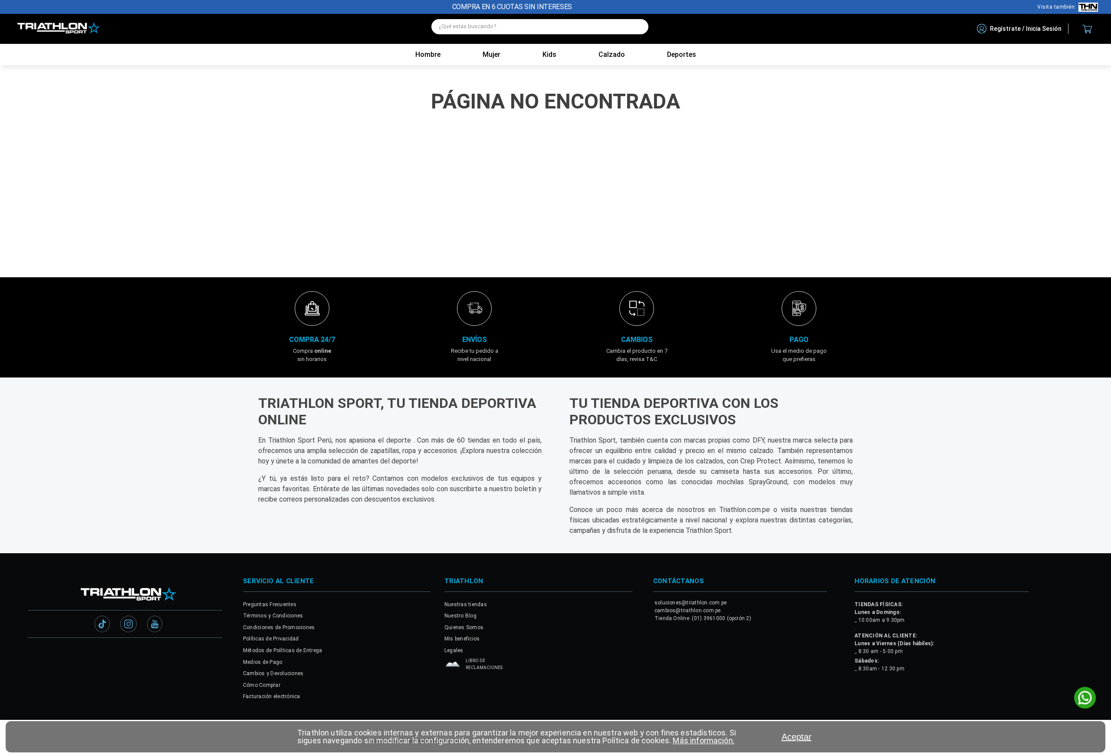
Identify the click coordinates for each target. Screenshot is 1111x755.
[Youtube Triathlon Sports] (154, 623)
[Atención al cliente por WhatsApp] (1085, 698)
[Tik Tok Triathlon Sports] (102, 623)
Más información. (703, 740)
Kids (549, 54)
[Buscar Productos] (637, 27)
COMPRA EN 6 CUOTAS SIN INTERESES (512, 7)
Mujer (491, 54)
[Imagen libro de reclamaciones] (452, 664)
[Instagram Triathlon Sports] (128, 623)
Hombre (427, 54)
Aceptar (797, 737)
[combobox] (539, 29)
